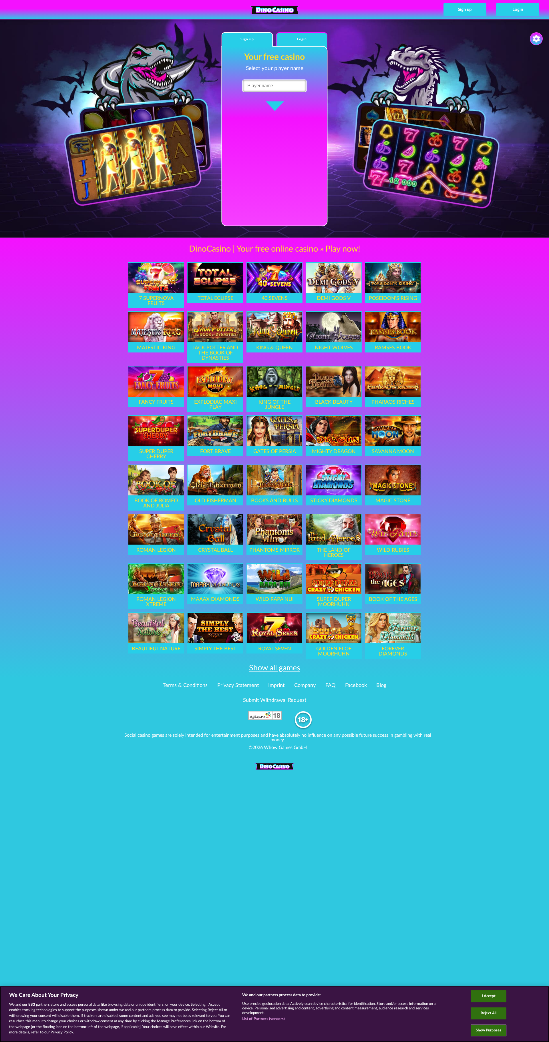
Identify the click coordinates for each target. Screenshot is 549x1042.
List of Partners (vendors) (263, 1019)
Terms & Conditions (185, 685)
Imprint (276, 685)
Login (517, 9)
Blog (381, 685)
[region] (274, 1014)
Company (305, 685)
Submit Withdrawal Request (274, 700)
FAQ (330, 685)
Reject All (488, 1013)
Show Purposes (488, 1030)
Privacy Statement (238, 685)
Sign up (465, 9)
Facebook (356, 685)
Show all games (274, 668)
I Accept (489, 996)
